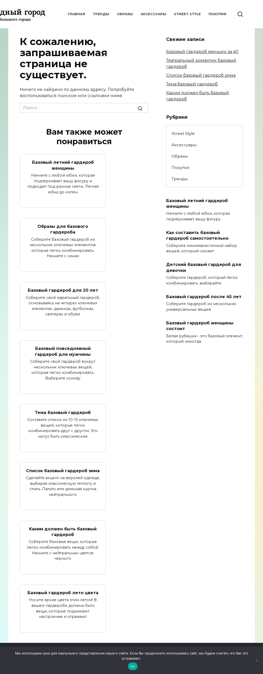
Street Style (187, 14)
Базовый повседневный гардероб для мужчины (63, 351)
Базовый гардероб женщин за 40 (202, 51)
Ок (132, 666)
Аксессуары (153, 14)
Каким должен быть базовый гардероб (63, 531)
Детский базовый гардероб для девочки (203, 267)
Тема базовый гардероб (63, 412)
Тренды (101, 14)
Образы (125, 14)
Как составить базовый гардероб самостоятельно (197, 235)
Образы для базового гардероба (62, 229)
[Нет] (256, 660)
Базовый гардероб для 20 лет (63, 290)
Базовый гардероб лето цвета (62, 592)
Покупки (217, 14)
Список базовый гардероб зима (63, 470)
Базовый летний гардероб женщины (63, 165)
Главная (76, 14)
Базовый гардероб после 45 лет (203, 296)
